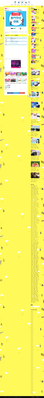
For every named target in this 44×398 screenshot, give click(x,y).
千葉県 (32, 250)
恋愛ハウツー (35, 122)
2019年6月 (32, 357)
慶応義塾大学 (37, 267)
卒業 (34, 250)
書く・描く (18, 4)
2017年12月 (32, 387)
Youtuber (32, 195)
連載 (37, 291)
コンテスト (37, 213)
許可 (37, 288)
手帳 (37, 268)
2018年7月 (32, 375)
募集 (34, 249)
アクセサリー (37, 197)
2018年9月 (32, 372)
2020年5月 (32, 339)
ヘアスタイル (36, 234)
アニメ (37, 198)
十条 (36, 249)
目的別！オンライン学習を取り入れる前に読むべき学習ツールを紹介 (35, 73)
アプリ (35, 199)
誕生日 (32, 289)
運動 (34, 292)
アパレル (32, 199)
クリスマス (33, 180)
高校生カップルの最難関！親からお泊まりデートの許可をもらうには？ (37, 45)
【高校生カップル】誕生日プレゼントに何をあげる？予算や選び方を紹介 (35, 141)
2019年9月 (32, 352)
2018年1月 (32, 385)
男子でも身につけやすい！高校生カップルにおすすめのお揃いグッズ (35, 129)
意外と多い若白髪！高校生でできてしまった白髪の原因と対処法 (37, 23)
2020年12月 (32, 329)
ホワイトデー (33, 236)
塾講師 (34, 255)
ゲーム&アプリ (28, 4)
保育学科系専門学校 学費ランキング (37, 28)
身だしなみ (35, 290)
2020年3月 (32, 342)
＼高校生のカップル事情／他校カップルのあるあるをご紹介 (37, 39)
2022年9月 (32, 324)
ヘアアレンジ (33, 234)
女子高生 (32, 121)
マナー (32, 237)
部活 (36, 292)
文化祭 (32, 270)
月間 (38, 9)
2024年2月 (32, 311)
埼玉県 (32, 255)
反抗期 (32, 252)
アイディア (36, 195)
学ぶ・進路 (15, 4)
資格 (36, 289)
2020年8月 (32, 334)
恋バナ (38, 121)
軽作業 (32, 291)
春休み (36, 272)
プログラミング (36, 232)
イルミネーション (33, 202)
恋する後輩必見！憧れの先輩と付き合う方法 (37, 55)
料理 (37, 270)
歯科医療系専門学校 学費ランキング (37, 34)
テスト (35, 220)
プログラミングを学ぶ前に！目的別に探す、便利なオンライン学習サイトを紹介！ (35, 105)
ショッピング (35, 215)
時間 (38, 272)
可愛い (37, 253)
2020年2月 (32, 344)
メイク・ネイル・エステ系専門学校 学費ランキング (37, 50)
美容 (34, 285)
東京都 (35, 274)
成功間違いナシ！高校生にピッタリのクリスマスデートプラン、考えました (35, 176)
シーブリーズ (36, 214)
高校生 (32, 78)
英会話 (32, 287)
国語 (34, 254)
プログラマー (33, 232)
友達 (36, 251)
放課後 (38, 269)
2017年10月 (32, 390)
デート (34, 219)
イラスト (35, 201)
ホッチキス (33, 235)
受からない (35, 252)
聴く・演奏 (22, 4)
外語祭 (37, 256)
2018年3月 (32, 382)
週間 (35, 9)
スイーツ (32, 216)
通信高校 (35, 291)
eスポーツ (32, 4)
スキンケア (36, 216)
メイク (37, 237)
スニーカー (36, 217)
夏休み (35, 256)
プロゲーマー (33, 233)
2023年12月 (32, 314)
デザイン (32, 220)
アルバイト (33, 200)
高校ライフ (12, 4)
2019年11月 (32, 349)
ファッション (33, 133)
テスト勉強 (38, 220)
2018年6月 (32, 377)
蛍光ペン (37, 287)
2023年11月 (32, 316)
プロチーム (36, 233)
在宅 (36, 254)
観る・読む (25, 4)
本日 (32, 9)
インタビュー (37, 202)
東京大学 (32, 274)
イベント (32, 201)
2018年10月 (32, 370)
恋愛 (32, 16)
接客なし (35, 269)
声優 (37, 255)
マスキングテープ (36, 236)
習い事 (32, 286)
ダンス (37, 218)
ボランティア (36, 235)
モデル (34, 238)
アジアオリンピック (33, 198)
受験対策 (32, 253)
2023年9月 (32, 319)
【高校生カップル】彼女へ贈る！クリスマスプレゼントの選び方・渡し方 (35, 165)
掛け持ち (32, 269)
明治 (37, 271)
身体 (37, 290)
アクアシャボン (33, 197)
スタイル (32, 217)
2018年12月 (32, 367)
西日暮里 (34, 288)
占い (36, 250)
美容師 (36, 285)
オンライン (33, 77)
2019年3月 (32, 362)
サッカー (32, 214)
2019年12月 (32, 347)
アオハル (35, 196)
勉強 (35, 77)
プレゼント (36, 231)
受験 (37, 77)
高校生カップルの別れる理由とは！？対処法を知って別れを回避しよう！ (35, 153)
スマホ (35, 218)
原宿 (34, 251)
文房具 (34, 270)
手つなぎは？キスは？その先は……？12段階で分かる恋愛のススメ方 (37, 18)
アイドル (32, 196)
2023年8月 (32, 321)
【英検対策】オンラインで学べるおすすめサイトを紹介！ (35, 95)
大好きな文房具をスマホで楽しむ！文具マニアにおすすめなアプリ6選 (37, 61)
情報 (34, 267)
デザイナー (38, 219)
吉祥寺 (32, 254)
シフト (32, 215)
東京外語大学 (37, 273)
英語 (34, 287)
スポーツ (32, 218)
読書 (34, 289)
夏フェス (32, 256)
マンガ (34, 237)
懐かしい (34, 268)
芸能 (36, 286)
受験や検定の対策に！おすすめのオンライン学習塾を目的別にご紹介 (35, 84)
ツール (32, 219)
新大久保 (32, 271)
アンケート (36, 200)
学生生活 (35, 121)
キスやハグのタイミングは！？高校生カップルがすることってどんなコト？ (37, 12)
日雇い (35, 271)
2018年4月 (32, 380)
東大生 (37, 274)
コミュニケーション (33, 213)
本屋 (33, 273)
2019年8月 (32, 354)
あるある (38, 199)
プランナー (33, 231)
